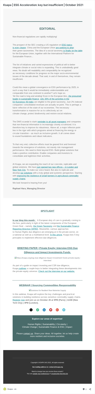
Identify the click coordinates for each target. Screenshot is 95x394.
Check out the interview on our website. (56, 271)
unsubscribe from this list (59, 374)
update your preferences (41, 374)
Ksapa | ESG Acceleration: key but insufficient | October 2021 (43, 5)
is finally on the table (72, 50)
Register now (19, 300)
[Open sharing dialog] (90, 388)
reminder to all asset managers (51, 122)
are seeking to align (65, 48)
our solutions (26, 173)
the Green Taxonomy (42, 226)
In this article (56, 235)
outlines (22, 268)
